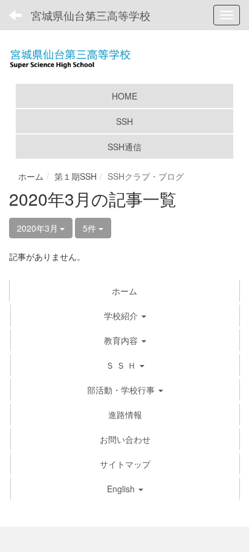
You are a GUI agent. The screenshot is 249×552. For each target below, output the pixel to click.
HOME (124, 96)
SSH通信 (124, 147)
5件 (91, 228)
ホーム (31, 176)
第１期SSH (75, 176)
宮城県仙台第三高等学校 (90, 15)
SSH (124, 121)
